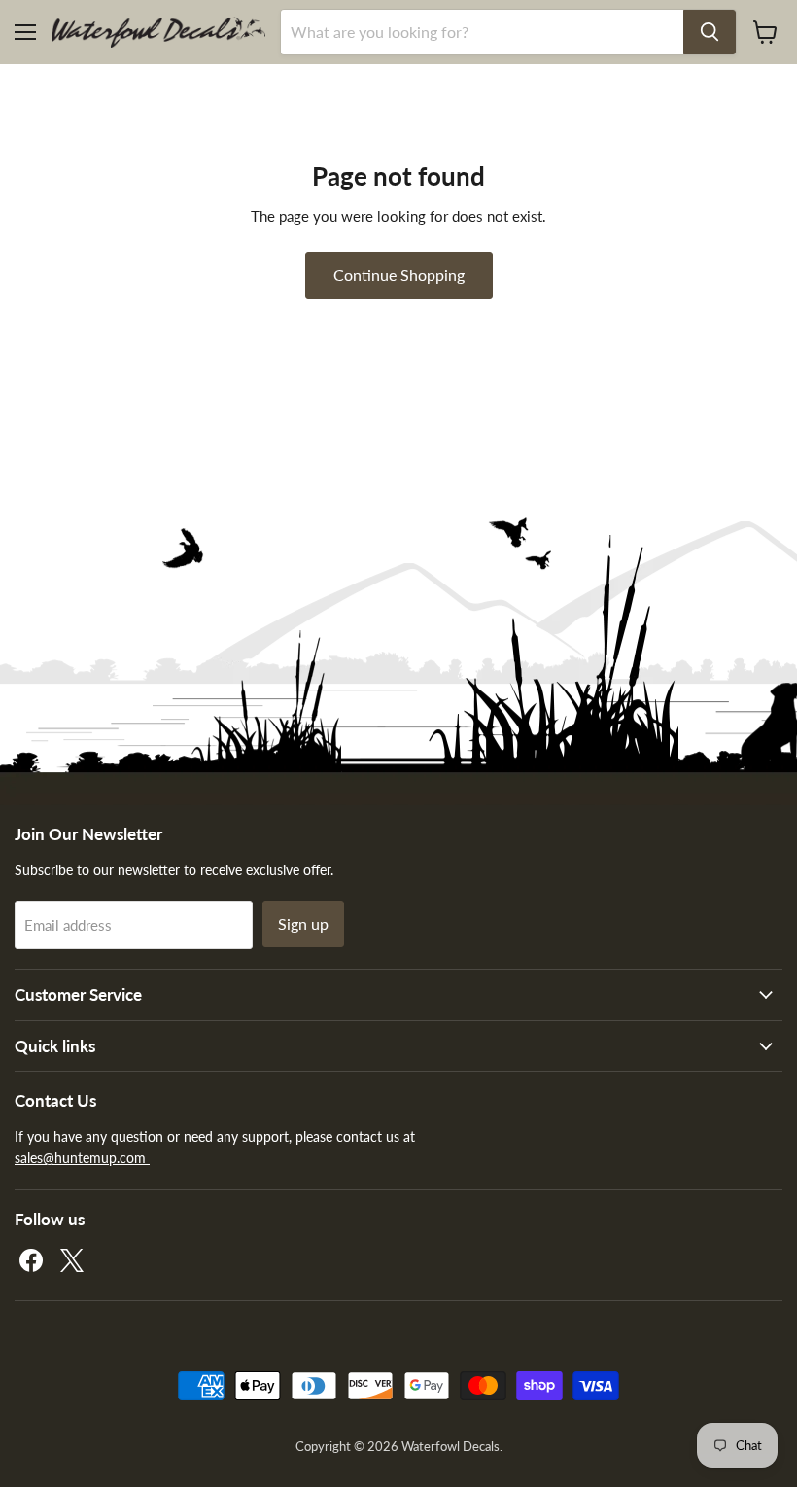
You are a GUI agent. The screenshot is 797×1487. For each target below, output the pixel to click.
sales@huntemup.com (82, 1158)
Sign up (303, 923)
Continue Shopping (399, 275)
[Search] (709, 32)
